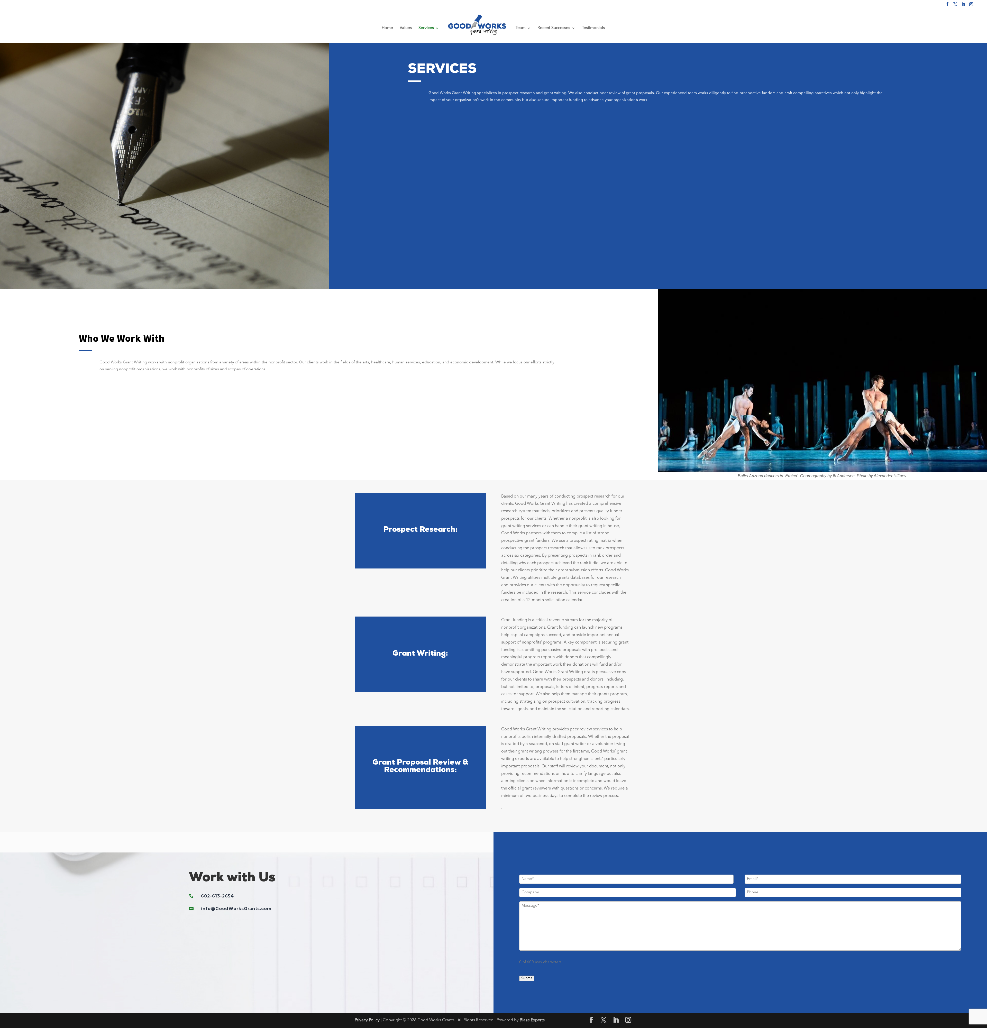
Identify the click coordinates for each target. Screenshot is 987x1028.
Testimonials (593, 28)
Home (387, 28)
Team (521, 28)
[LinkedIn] (963, 6)
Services (426, 28)
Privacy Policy (367, 1020)
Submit (526, 978)
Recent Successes (553, 28)
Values (406, 28)
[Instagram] (971, 6)
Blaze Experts (532, 1020)
